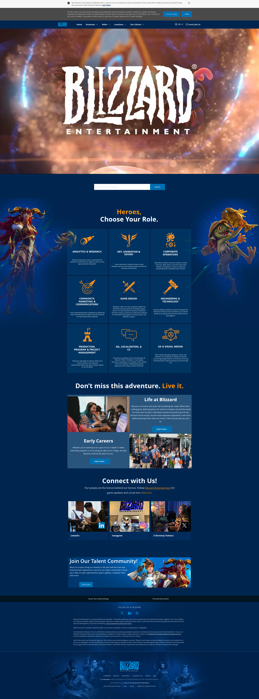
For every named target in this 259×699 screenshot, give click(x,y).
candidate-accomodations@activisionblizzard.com (164, 634)
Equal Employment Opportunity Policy (119, 623)
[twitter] (122, 613)
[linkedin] (129, 613)
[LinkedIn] (88, 520)
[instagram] (137, 613)
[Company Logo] (66, 25)
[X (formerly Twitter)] (171, 520)
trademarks (106, 679)
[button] (171, 14)
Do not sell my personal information (137, 683)
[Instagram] (129, 520)
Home (79, 24)
